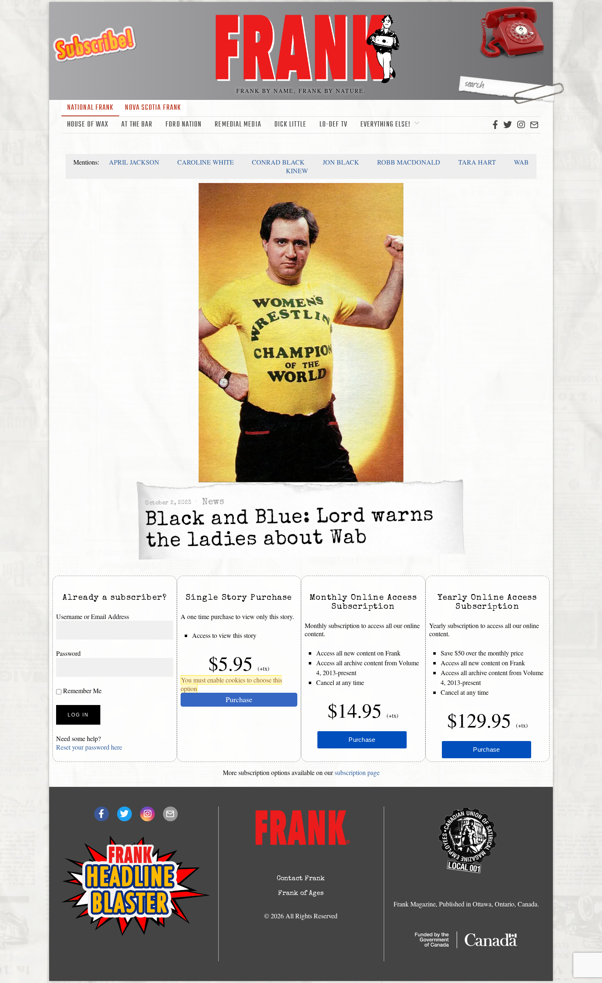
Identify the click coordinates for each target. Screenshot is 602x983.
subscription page (357, 772)
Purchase (239, 699)
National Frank (90, 108)
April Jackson (134, 162)
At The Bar (136, 125)
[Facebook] (495, 125)
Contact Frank (301, 879)
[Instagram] (521, 125)
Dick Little (290, 125)
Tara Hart (477, 162)
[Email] (534, 125)
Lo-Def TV (333, 125)
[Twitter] (507, 125)
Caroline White (205, 162)
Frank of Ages (301, 893)
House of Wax (87, 125)
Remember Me (81, 690)
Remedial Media (238, 125)
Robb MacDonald (408, 162)
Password (68, 653)
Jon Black (341, 162)
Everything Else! (385, 125)
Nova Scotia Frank (153, 108)
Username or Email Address (92, 616)
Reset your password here (89, 747)
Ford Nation (183, 125)
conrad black (278, 162)
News (213, 502)
